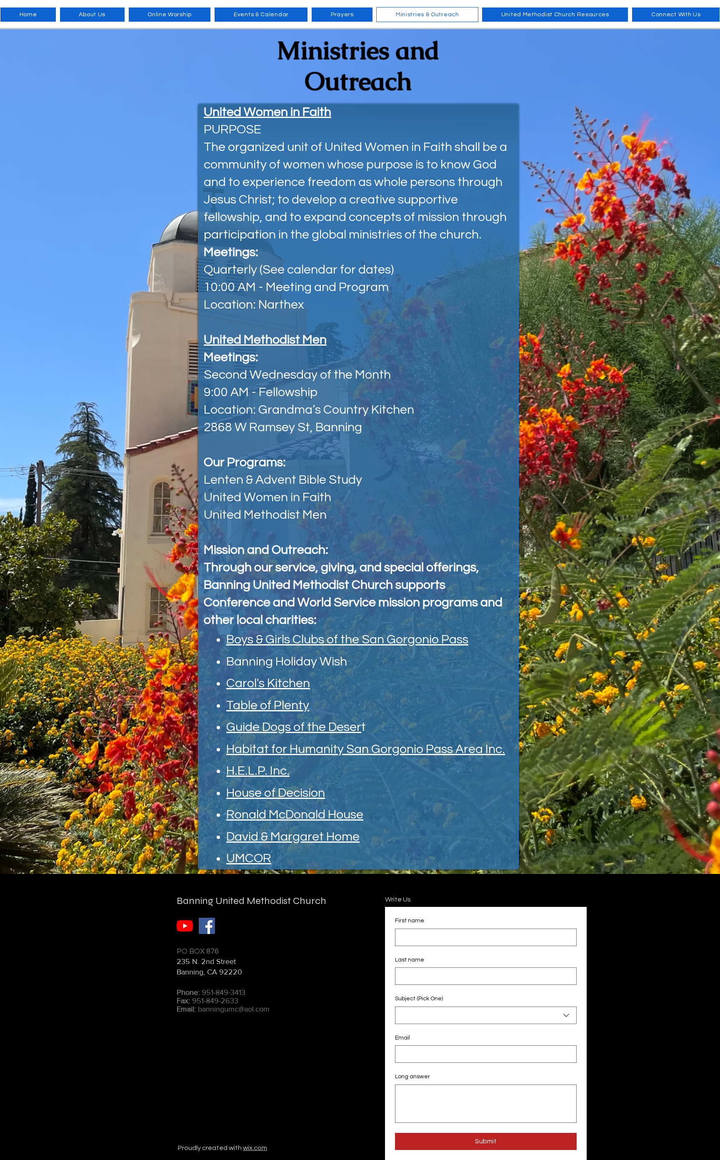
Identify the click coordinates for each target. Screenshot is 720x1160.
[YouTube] (185, 926)
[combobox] (486, 1015)
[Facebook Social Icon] (207, 926)
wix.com (255, 1148)
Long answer (412, 1077)
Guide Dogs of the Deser (293, 727)
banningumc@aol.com (234, 1009)
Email (402, 1038)
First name (409, 921)
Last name (409, 960)
